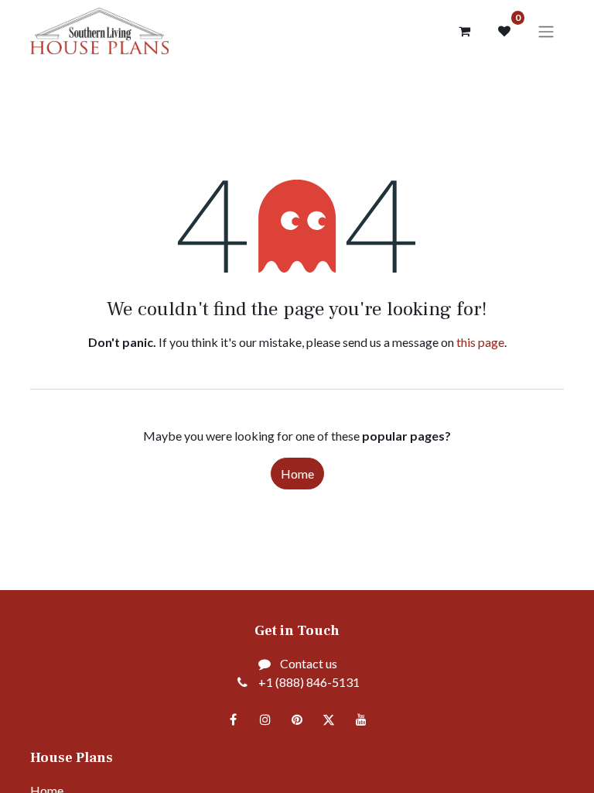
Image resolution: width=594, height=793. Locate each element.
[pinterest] (297, 719)
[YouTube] (361, 719)
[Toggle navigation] (546, 31)
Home (297, 473)
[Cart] (464, 31)
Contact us (308, 663)
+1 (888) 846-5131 (309, 682)
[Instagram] (265, 719)
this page (480, 342)
